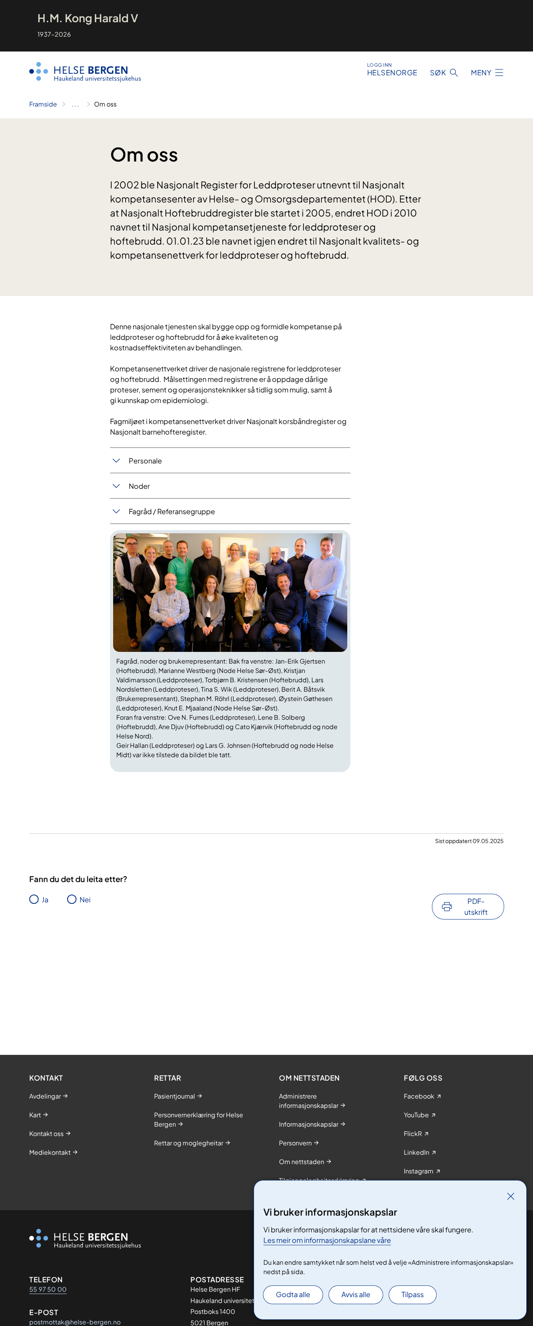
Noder (139, 485)
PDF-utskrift (476, 906)
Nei (85, 899)
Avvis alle (355, 1294)
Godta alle (293, 1294)
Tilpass (413, 1294)
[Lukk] (511, 1196)
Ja (45, 899)
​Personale (145, 460)
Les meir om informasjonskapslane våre (327, 1239)
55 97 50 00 (48, 1289)
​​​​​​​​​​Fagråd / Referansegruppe (172, 511)
